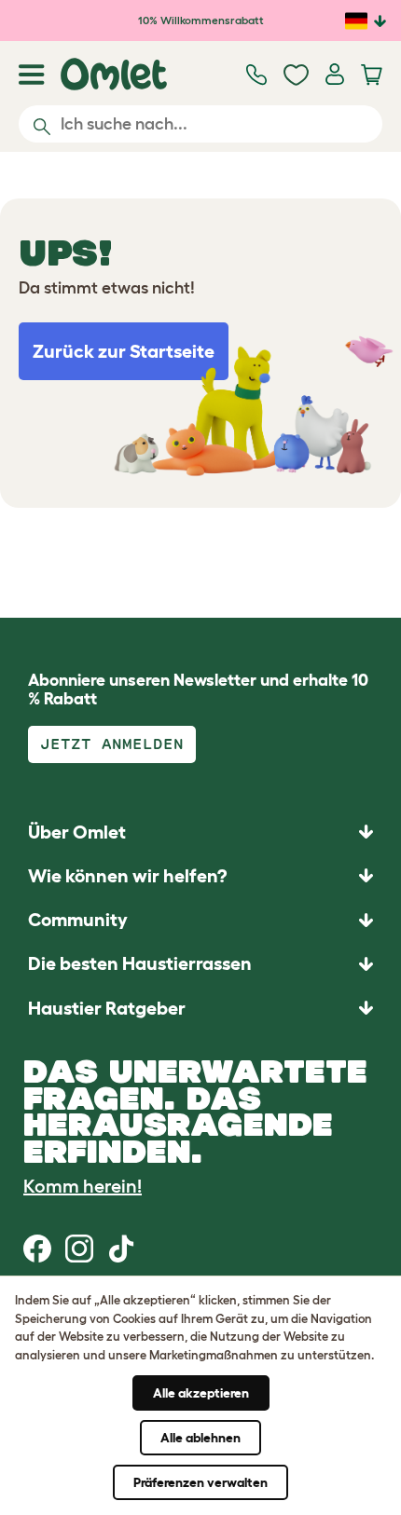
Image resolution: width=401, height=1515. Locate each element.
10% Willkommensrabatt (201, 20)
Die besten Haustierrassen (140, 963)
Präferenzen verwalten (200, 1482)
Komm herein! (82, 1186)
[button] (200, 1008)
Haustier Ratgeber (107, 1008)
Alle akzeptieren (201, 1392)
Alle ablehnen (200, 1437)
